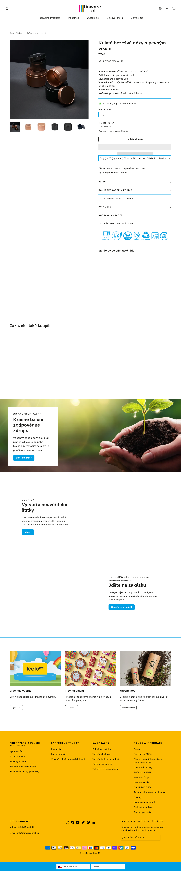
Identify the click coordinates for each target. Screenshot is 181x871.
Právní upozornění (143, 812)
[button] (134, 147)
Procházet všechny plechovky (24, 771)
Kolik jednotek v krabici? (116, 190)
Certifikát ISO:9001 (143, 787)
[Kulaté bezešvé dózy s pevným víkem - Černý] (103, 288)
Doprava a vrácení (111, 215)
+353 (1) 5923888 (26, 827)
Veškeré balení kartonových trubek (68, 759)
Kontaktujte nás (141, 782)
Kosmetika (56, 749)
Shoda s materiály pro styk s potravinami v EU (148, 761)
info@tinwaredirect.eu (28, 833)
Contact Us (137, 18)
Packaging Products (49, 18)
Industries (74, 18)
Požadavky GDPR (143, 772)
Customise (93, 18)
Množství (104, 110)
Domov (12, 33)
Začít (27, 532)
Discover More (115, 18)
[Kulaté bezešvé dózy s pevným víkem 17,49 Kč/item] (104, 271)
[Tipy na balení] (90, 668)
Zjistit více (16, 707)
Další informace (24, 458)
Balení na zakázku (101, 749)
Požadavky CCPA (143, 754)
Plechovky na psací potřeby (23, 766)
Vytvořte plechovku (101, 754)
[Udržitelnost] (145, 668)
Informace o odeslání (144, 802)
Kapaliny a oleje (18, 761)
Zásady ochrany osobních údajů (150, 792)
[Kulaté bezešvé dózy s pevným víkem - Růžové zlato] (100, 288)
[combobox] (73, 866)
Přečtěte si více (128, 707)
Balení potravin (17, 756)
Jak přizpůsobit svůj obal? (117, 224)
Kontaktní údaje (141, 777)
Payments (104, 207)
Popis (102, 182)
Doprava (102, 131)
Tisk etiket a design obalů (105, 769)
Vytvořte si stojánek (102, 764)
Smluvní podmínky (143, 807)
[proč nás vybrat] (35, 668)
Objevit (71, 707)
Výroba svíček (17, 751)
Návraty (138, 797)
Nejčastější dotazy (143, 767)
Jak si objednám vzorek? (115, 199)
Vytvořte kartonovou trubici (105, 759)
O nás (137, 749)
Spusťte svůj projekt (121, 607)
